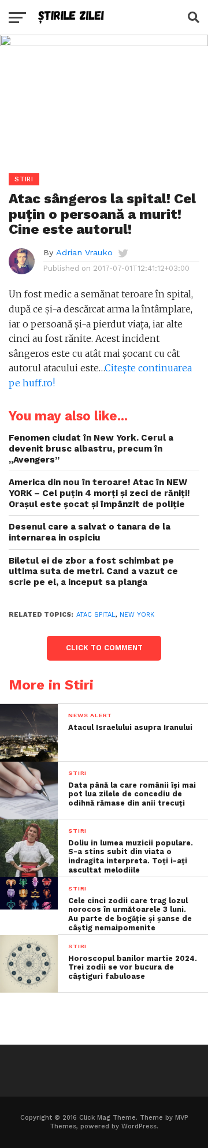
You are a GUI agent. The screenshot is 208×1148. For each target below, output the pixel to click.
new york (137, 614)
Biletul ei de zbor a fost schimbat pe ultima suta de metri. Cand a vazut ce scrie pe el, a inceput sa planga (93, 571)
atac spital (96, 614)
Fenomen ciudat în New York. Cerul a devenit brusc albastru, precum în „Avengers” (91, 448)
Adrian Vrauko (84, 252)
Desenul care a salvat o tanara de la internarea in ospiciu (89, 532)
